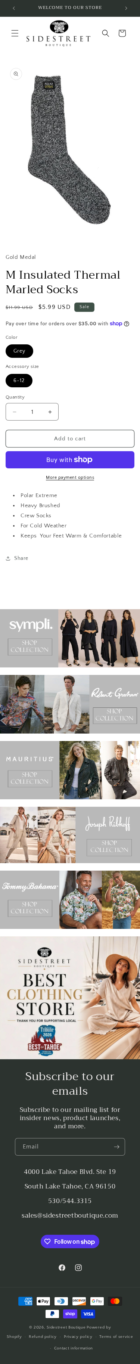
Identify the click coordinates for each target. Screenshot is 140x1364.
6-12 (19, 381)
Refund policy (43, 1336)
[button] (15, 33)
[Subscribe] (116, 1147)
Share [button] (21, 558)
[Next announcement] (126, 8)
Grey (19, 351)
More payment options (70, 477)
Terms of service (116, 1336)
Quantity (15, 397)
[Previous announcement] (14, 8)
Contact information (73, 1348)
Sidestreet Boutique (66, 1327)
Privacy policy (78, 1336)
